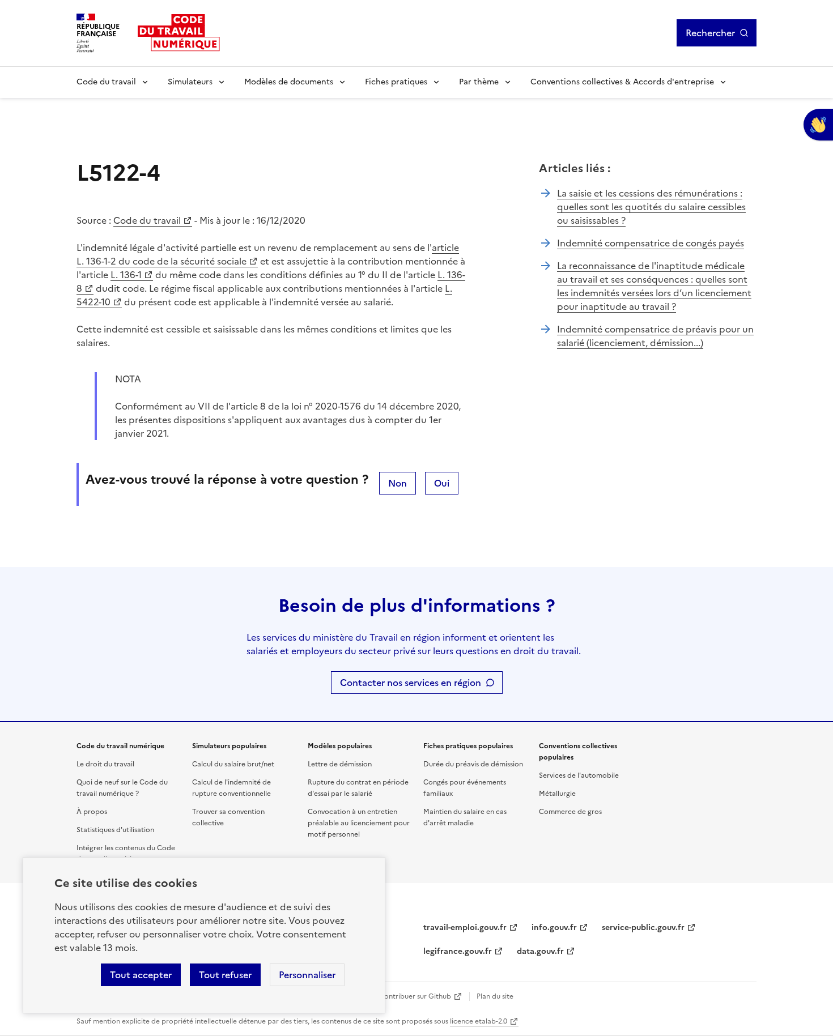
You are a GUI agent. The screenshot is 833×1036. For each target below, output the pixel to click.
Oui (441, 483)
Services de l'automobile (579, 775)
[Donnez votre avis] (818, 124)
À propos (91, 812)
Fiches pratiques (396, 82)
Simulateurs (190, 82)
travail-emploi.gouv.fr (465, 927)
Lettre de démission (340, 764)
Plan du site (495, 996)
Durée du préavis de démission (473, 764)
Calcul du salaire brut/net (233, 764)
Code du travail (106, 82)
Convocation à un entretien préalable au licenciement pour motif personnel (359, 823)
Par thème (479, 82)
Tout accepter (141, 975)
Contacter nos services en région (410, 682)
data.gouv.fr (540, 951)
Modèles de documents (288, 82)
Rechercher (710, 33)
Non (397, 483)
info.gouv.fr (554, 927)
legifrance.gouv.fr (457, 951)
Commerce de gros (570, 812)
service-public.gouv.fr (643, 927)
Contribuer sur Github (415, 996)
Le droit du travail (105, 764)
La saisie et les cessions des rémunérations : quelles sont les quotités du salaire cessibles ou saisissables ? (651, 206)
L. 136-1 (126, 275)
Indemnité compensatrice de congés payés (650, 243)
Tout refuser (225, 975)
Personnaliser (307, 975)
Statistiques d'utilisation (115, 830)
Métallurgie (557, 793)
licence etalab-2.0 (478, 1021)
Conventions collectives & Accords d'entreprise (622, 82)
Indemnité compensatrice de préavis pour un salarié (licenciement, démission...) (655, 335)
